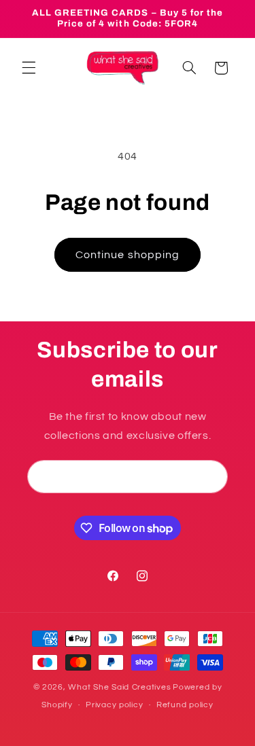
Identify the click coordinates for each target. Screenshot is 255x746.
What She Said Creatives (119, 687)
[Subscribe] (211, 476)
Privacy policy (114, 705)
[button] (28, 68)
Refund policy (185, 705)
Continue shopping (127, 254)
